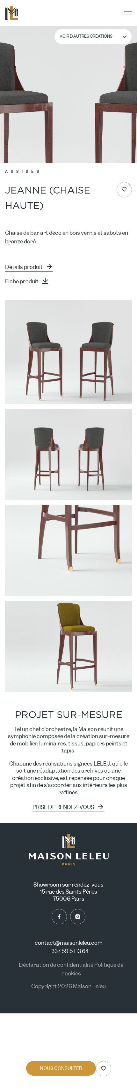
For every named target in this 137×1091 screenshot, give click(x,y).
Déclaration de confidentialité (56, 965)
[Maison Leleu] (11, 13)
